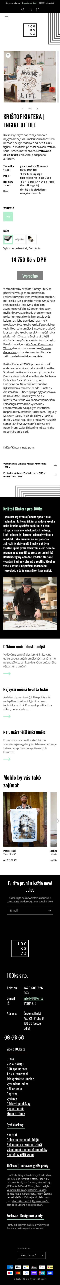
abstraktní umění (21, 1201)
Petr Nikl (43, 1178)
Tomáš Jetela (14, 1193)
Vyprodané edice (18, 1083)
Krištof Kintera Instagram (18, 447)
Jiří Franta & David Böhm (20, 1186)
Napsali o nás (15, 1108)
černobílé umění (16, 1204)
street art (37, 1204)
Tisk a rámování (17, 1073)
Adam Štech (43, 1193)
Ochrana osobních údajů (23, 1139)
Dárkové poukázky (18, 1103)
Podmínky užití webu (20, 1154)
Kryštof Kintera (29, 1178)
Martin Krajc (44, 1182)
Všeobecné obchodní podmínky (27, 1149)
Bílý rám (20, 241)
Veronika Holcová (16, 1189)
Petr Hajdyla (42, 1186)
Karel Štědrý (28, 1193)
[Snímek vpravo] (37, 108)
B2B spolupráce (17, 1068)
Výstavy (12, 1098)
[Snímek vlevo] (22, 108)
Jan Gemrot (30, 1182)
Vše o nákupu (15, 1063)
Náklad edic (14, 1088)
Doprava (12, 1093)
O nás (10, 1058)
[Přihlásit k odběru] (49, 911)
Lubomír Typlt (14, 1182)
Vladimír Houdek (37, 1189)
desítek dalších (15, 1197)
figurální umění (40, 1201)
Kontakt (12, 1134)
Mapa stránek (16, 1113)
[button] (23, 9)
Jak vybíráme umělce (20, 1078)
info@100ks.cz (34, 998)
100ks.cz (26, 1279)
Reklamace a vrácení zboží (24, 1144)
